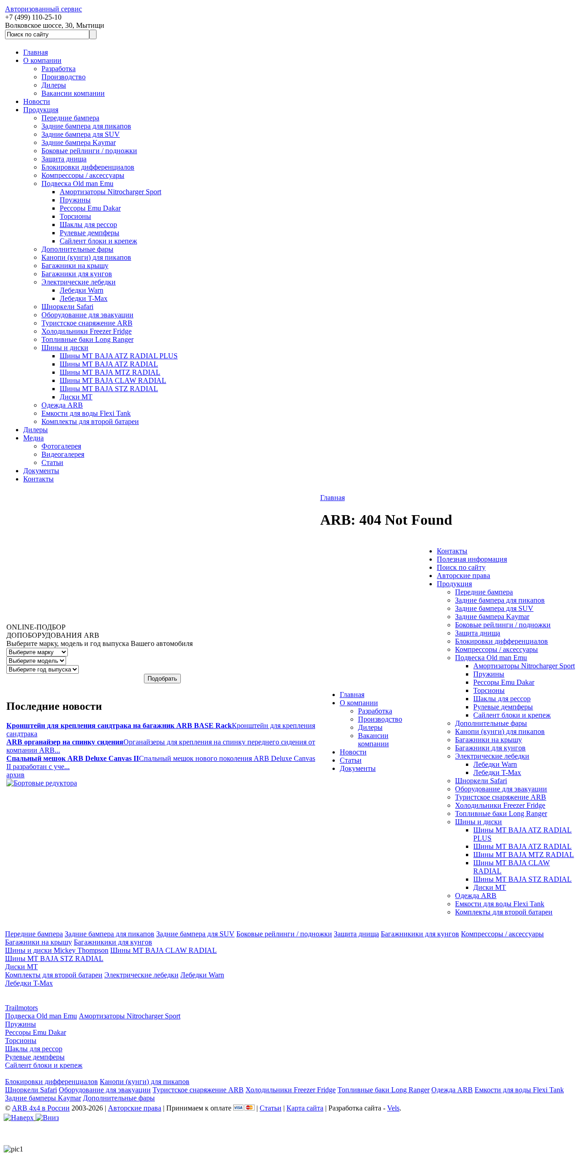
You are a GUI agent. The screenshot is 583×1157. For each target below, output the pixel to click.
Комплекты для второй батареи (90, 421)
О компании (42, 60)
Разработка (58, 68)
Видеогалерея (62, 454)
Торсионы (75, 216)
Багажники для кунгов (76, 274)
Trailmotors (21, 1008)
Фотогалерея (61, 446)
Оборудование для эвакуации (87, 315)
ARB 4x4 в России (41, 1108)
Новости (36, 101)
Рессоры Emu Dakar (90, 208)
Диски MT (76, 397)
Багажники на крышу (74, 265)
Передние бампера (70, 118)
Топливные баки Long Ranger (87, 339)
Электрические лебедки (78, 282)
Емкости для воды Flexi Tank (86, 413)
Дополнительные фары (77, 249)
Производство (63, 77)
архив (15, 775)
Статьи (52, 462)
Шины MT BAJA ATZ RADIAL (109, 364)
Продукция (40, 110)
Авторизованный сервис (43, 9)
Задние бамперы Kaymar (43, 1098)
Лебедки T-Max (83, 298)
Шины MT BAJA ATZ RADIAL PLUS (119, 356)
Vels (393, 1108)
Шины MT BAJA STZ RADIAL (109, 389)
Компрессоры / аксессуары (82, 175)
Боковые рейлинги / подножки (89, 151)
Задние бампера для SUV (80, 134)
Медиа (33, 438)
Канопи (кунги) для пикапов (86, 257)
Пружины (75, 200)
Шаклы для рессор (88, 224)
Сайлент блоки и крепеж (98, 241)
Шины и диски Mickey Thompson (56, 950)
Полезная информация (472, 559)
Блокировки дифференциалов (87, 167)
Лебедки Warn (81, 290)
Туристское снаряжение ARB (87, 323)
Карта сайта (304, 1108)
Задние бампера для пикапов (86, 126)
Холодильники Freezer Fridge (86, 331)
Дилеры (53, 85)
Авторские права (463, 575)
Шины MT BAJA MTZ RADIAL (110, 372)
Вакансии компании (73, 93)
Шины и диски (64, 347)
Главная (35, 52)
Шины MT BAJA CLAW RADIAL (113, 380)
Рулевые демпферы (89, 233)
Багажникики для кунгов (420, 934)
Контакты (38, 479)
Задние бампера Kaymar (78, 142)
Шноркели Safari (67, 306)
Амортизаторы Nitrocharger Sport (110, 192)
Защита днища (64, 159)
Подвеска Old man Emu (77, 183)
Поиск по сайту (461, 567)
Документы (41, 471)
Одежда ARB (62, 405)
